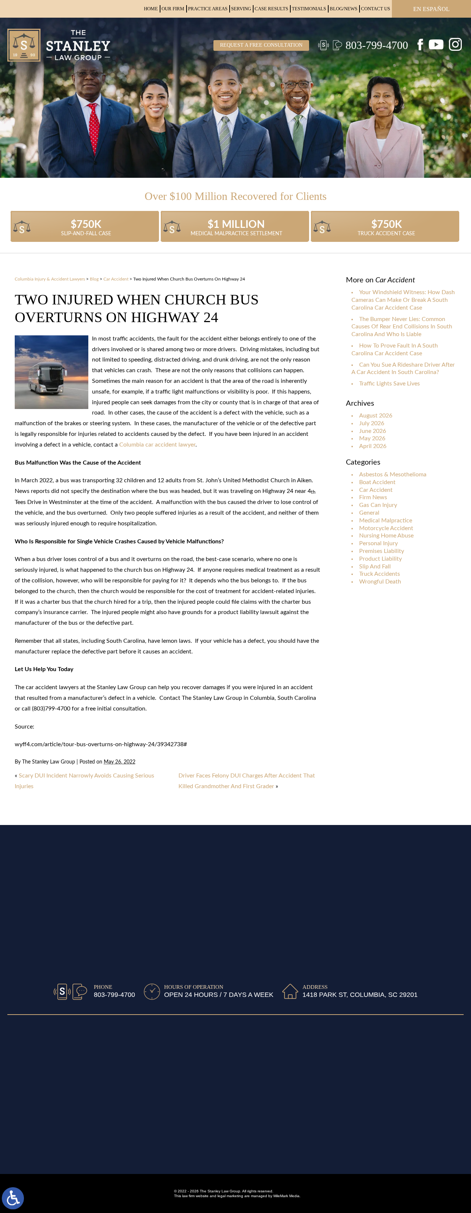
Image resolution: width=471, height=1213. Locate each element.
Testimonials (309, 8)
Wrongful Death (380, 582)
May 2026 (372, 438)
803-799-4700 (377, 45)
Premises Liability (381, 551)
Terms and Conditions (35, 1067)
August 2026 (375, 416)
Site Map (19, 1033)
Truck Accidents (379, 574)
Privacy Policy (26, 1055)
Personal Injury (378, 543)
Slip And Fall (375, 567)
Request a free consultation (261, 45)
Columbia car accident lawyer (157, 445)
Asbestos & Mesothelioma (392, 474)
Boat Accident (377, 482)
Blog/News (343, 8)
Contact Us (375, 8)
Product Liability (380, 559)
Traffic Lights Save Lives (389, 384)
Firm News (373, 497)
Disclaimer (21, 1044)
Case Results (271, 8)
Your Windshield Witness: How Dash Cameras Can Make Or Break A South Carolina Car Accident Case (403, 300)
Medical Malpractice (385, 520)
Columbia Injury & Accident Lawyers (50, 279)
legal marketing (230, 1196)
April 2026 (372, 446)
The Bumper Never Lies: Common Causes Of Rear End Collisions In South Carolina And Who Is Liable (401, 327)
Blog (94, 279)
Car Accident (115, 279)
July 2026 (371, 423)
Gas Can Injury (378, 505)
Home (151, 8)
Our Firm (173, 8)
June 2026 (372, 431)
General (369, 513)
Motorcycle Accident (386, 528)
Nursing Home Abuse (386, 536)
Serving (241, 8)
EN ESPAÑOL (431, 9)
